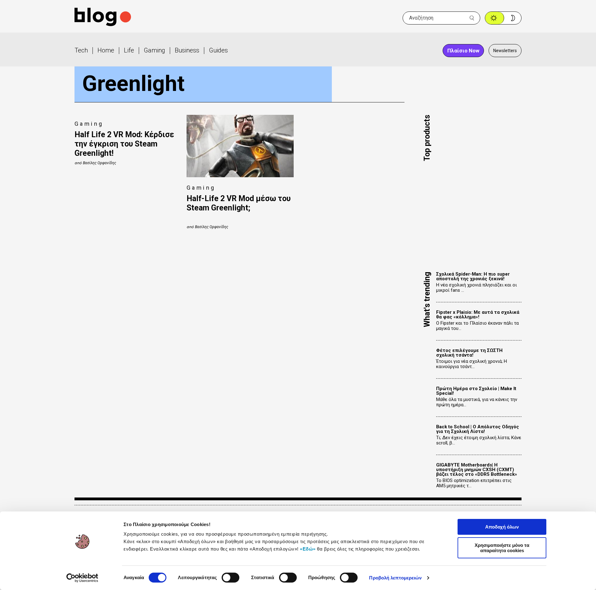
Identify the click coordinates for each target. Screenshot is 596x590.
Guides (218, 50)
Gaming (154, 50)
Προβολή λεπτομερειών (395, 577)
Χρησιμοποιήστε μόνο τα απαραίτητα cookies (502, 548)
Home (105, 50)
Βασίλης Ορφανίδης (99, 163)
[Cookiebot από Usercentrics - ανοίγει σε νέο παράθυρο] (82, 578)
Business (187, 50)
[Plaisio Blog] (102, 18)
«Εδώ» (308, 549)
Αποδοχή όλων (502, 526)
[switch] (230, 578)
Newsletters (505, 50)
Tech (81, 50)
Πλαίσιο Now (463, 50)
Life (129, 50)
